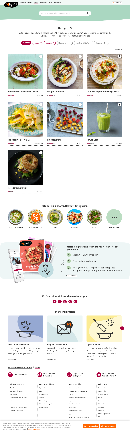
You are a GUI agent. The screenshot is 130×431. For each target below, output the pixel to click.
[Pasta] (55, 219)
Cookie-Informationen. (34, 429)
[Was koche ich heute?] (25, 337)
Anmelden (118, 2)
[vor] (122, 328)
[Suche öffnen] (109, 2)
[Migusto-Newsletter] (65, 337)
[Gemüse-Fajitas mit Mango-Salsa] (104, 76)
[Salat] (94, 219)
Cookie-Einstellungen (75, 410)
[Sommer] (75, 219)
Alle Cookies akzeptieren (108, 426)
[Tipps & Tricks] (104, 337)
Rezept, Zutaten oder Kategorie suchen (65, 13)
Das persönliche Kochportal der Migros (20, 367)
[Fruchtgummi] (65, 124)
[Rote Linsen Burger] (25, 172)
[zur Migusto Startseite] (11, 3)
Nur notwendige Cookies (91, 426)
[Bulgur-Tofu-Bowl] (65, 76)
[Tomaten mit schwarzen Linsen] (25, 76)
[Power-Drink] (104, 124)
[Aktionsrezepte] (35, 219)
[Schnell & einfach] (16, 219)
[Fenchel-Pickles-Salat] (25, 124)
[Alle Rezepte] (114, 219)
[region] (65, 426)
